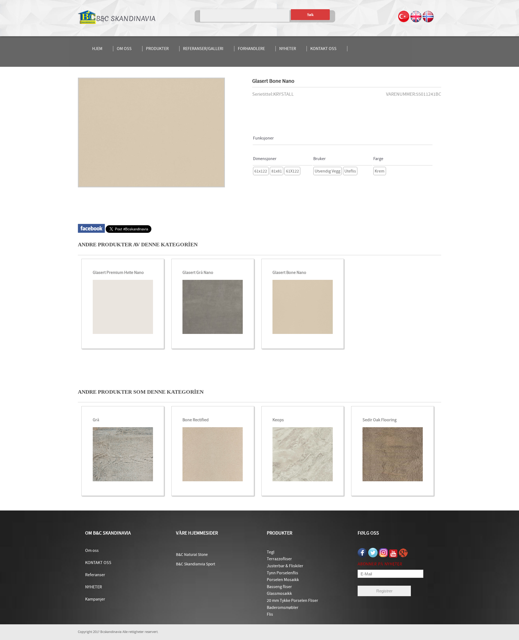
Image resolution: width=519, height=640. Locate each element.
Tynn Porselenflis (282, 573)
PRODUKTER (157, 48)
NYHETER (287, 48)
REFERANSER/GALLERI (203, 48)
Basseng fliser (279, 586)
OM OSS (124, 48)
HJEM (97, 48)
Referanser (95, 575)
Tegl (270, 552)
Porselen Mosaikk (283, 579)
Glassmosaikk (279, 593)
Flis (270, 614)
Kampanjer (95, 599)
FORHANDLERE (251, 48)
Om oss (92, 550)
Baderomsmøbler (282, 607)
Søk (310, 14)
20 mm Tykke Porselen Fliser (292, 600)
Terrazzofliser (279, 559)
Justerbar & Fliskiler (285, 566)
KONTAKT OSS (323, 48)
